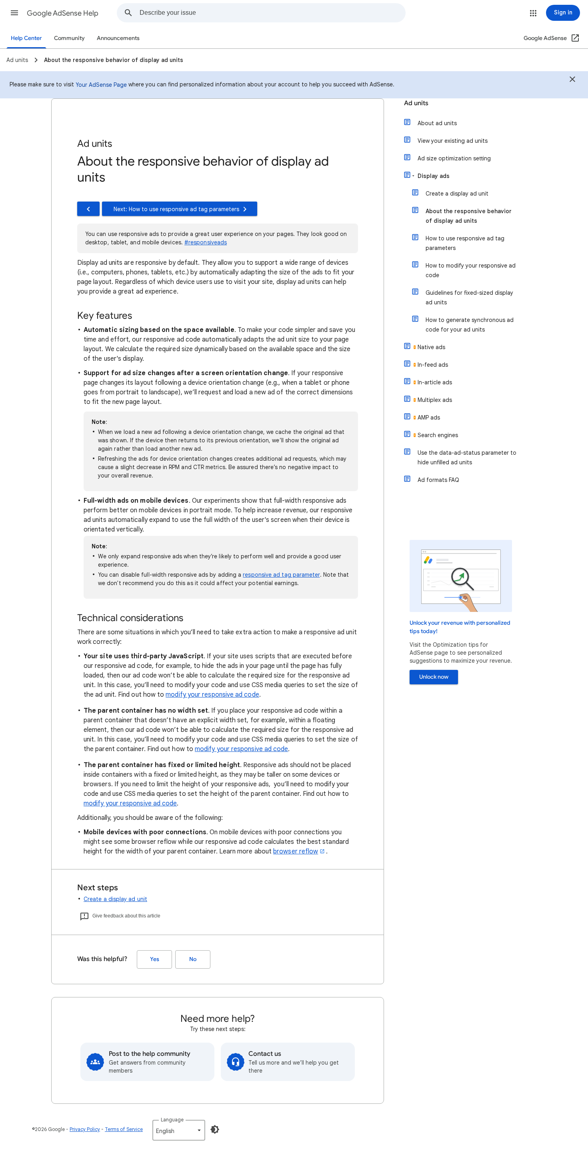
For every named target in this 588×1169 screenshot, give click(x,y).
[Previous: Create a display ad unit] (88, 209)
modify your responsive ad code (212, 695)
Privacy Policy (85, 1129)
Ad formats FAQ (438, 480)
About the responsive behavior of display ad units (469, 216)
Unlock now (433, 676)
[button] (14, 12)
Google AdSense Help (62, 13)
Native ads (431, 347)
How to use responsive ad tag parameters (465, 243)
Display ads (434, 176)
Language (172, 1120)
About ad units (437, 123)
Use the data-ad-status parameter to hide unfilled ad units (467, 457)
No (192, 959)
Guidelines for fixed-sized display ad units (469, 297)
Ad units (416, 103)
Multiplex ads (435, 400)
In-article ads (435, 382)
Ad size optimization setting (454, 158)
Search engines (438, 435)
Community (69, 38)
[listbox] (178, 1130)
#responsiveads (205, 242)
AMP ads (429, 417)
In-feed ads (433, 364)
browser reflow (295, 851)
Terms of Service (124, 1129)
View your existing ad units (453, 140)
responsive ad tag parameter (281, 574)
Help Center (26, 38)
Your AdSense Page (101, 84)
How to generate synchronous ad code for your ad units (470, 324)
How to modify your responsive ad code (471, 270)
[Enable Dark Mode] (214, 1129)
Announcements (118, 38)
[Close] (572, 80)
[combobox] (272, 13)
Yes (154, 959)
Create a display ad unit (115, 899)
